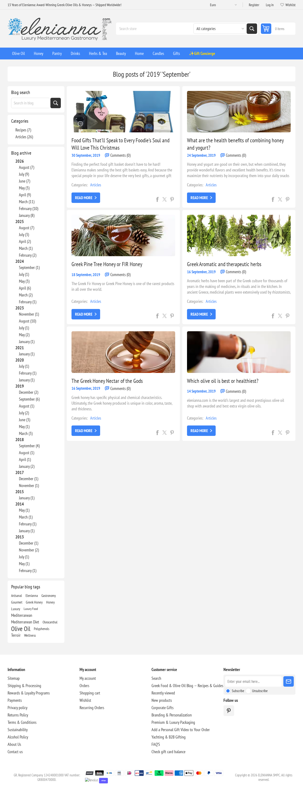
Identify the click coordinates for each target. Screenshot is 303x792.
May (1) (24, 426)
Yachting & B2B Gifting (169, 737)
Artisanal (16, 595)
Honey (50, 602)
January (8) (26, 215)
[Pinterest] (228, 710)
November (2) (29, 550)
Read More (83, 197)
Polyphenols (41, 628)
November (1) (29, 314)
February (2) (27, 255)
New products (162, 700)
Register (254, 4)
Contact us (15, 751)
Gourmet (16, 602)
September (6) (29, 399)
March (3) (25, 433)
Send (288, 681)
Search (252, 28)
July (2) (24, 413)
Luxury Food (31, 608)
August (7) (26, 167)
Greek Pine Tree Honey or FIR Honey (106, 264)
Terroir (16, 635)
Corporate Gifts (163, 707)
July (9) (24, 174)
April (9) (25, 194)
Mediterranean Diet (25, 622)
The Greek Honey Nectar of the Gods (107, 381)
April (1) (25, 459)
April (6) (25, 288)
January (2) (26, 466)
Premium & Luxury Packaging (173, 722)
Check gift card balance (168, 751)
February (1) (27, 301)
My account (88, 678)
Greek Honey (34, 602)
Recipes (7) (23, 130)
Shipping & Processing (24, 685)
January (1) (26, 341)
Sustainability (18, 729)
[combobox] (30, 103)
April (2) (25, 241)
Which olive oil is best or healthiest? (222, 381)
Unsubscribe (260, 690)
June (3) (24, 419)
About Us (14, 744)
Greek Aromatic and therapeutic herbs (224, 264)
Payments (15, 700)
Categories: (79, 185)
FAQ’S (156, 744)
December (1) (28, 478)
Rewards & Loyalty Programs (29, 693)
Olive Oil (20, 628)
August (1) (26, 406)
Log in (270, 4)
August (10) (27, 321)
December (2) (28, 392)
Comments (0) (120, 155)
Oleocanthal (50, 622)
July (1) (24, 274)
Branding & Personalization (172, 715)
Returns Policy (18, 715)
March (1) (25, 248)
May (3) (24, 188)
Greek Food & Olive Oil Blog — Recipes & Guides (187, 685)
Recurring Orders (92, 707)
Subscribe (238, 690)
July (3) (24, 234)
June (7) (24, 181)
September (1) (29, 267)
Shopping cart (90, 693)
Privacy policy (17, 707)
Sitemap (14, 678)
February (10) (28, 208)
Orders (84, 685)
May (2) (24, 334)
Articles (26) (24, 136)
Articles (95, 185)
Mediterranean (21, 615)
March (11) (26, 201)
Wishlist (85, 700)
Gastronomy (48, 595)
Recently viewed (163, 693)
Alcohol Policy (18, 737)
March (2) (25, 295)
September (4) (29, 445)
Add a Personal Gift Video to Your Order (181, 729)
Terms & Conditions (22, 722)
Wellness (30, 635)
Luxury (15, 608)
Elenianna (32, 595)
